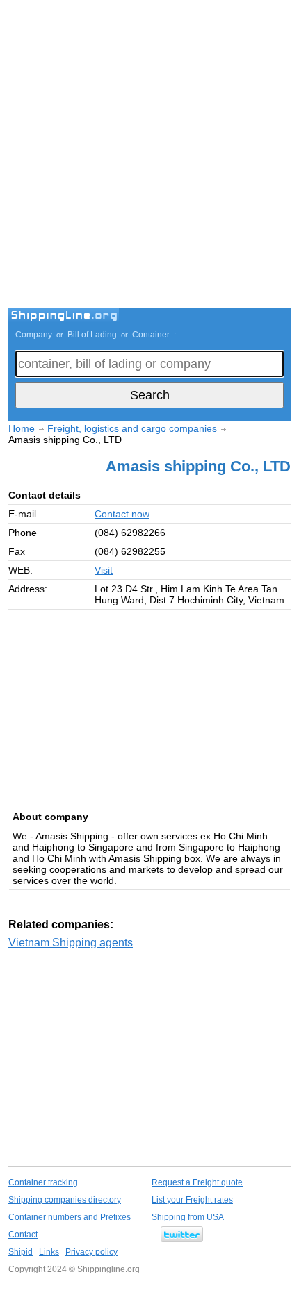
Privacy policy (91, 1252)
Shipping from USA (188, 1217)
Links (49, 1252)
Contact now (122, 513)
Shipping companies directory (64, 1200)
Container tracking (43, 1182)
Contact (23, 1234)
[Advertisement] (149, 156)
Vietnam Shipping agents (70, 942)
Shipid (20, 1252)
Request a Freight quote (197, 1182)
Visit (104, 570)
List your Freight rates (192, 1200)
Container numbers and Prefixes (69, 1217)
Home (21, 428)
